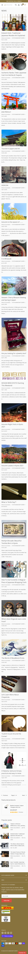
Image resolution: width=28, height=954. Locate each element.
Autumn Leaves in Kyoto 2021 (12, 466)
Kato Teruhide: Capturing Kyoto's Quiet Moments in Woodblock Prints (17, 863)
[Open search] (16, 5)
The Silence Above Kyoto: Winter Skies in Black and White (17, 845)
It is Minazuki (6, 259)
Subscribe (6, 900)
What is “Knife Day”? (8, 502)
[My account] (18, 5)
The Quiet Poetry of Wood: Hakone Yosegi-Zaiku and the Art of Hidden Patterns (17, 853)
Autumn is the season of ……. (12, 222)
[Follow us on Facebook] (2, 933)
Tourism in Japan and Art (10, 149)
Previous (5, 795)
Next (23, 795)
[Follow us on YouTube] (11, 933)
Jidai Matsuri (6, 112)
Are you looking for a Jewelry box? (13, 353)
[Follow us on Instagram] (5, 933)
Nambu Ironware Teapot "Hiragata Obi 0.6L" (17, 806)
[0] (22, 5)
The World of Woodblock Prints (12, 658)
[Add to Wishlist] (7, 805)
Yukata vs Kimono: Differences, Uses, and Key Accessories (17, 824)
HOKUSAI (4, 185)
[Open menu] (2, 5)
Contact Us (22, 952)
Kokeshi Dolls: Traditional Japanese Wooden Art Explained (17, 834)
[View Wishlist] (25, 4)
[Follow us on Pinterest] (8, 933)
